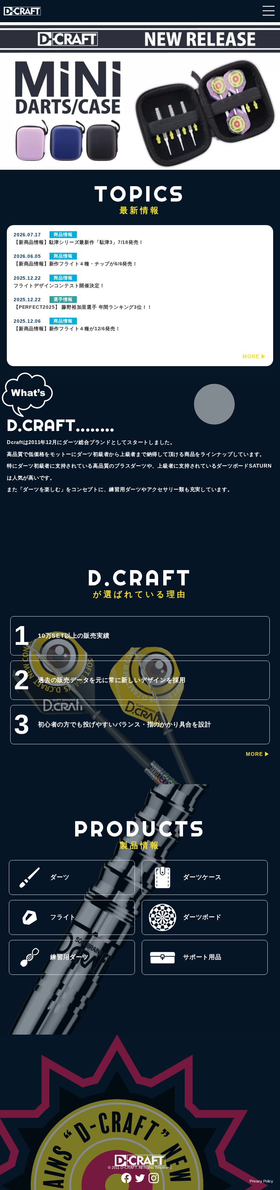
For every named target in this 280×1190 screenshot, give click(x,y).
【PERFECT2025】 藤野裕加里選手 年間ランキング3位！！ (83, 307)
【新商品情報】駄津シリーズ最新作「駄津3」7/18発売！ (78, 242)
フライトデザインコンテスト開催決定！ (59, 285)
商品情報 (63, 234)
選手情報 (63, 299)
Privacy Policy (261, 1181)
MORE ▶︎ (254, 356)
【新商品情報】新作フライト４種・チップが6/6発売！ (76, 263)
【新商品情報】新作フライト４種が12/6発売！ (67, 328)
